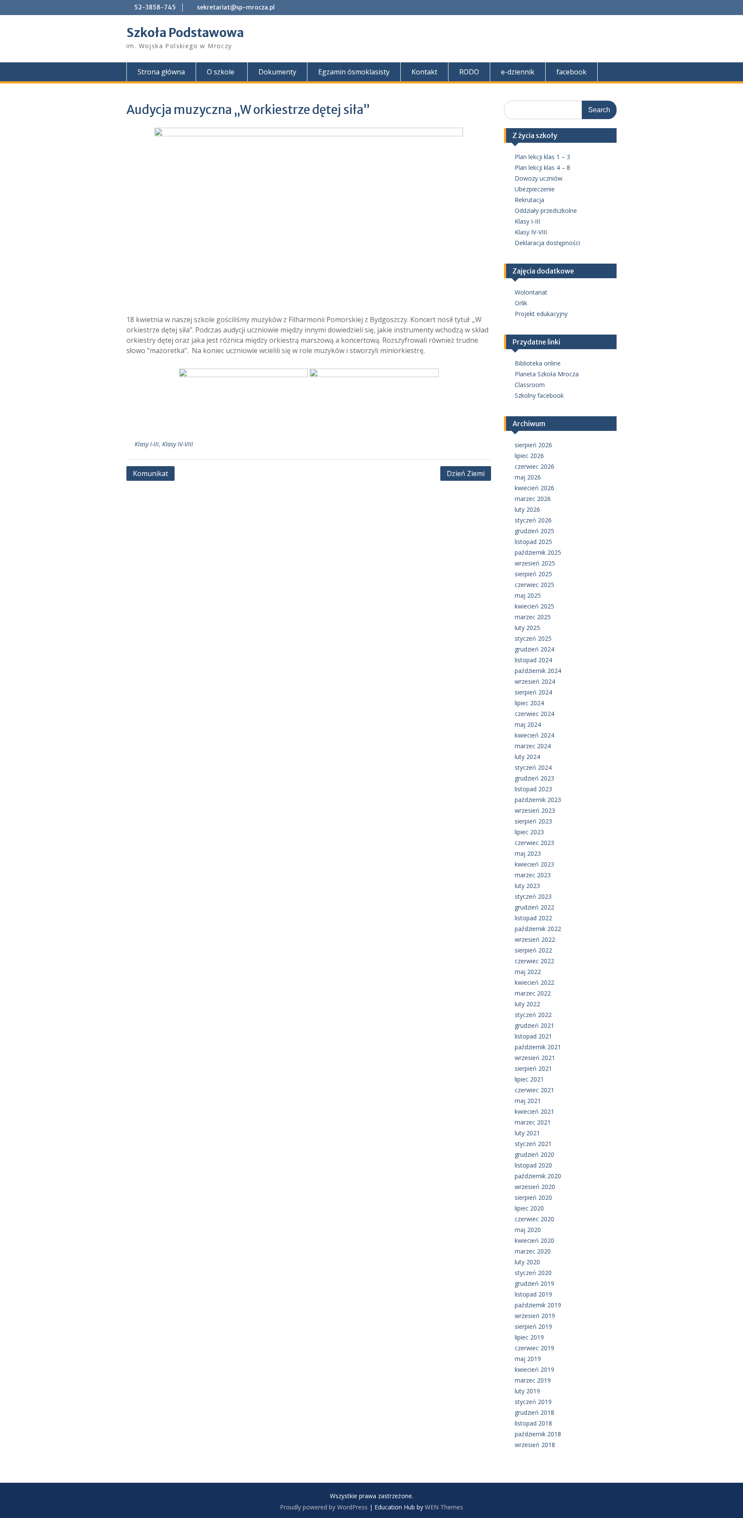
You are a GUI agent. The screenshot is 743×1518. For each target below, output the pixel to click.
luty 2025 (527, 628)
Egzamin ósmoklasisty (354, 72)
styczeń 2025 (533, 638)
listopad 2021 (533, 1036)
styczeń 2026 (533, 520)
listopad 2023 (533, 789)
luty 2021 (527, 1133)
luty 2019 (527, 1391)
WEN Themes (444, 1507)
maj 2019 (528, 1359)
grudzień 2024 (534, 649)
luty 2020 (527, 1262)
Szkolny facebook (539, 395)
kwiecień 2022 (534, 982)
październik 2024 (538, 671)
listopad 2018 (533, 1423)
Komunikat (150, 473)
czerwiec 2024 (534, 714)
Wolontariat (531, 292)
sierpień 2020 (533, 1197)
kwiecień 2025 (534, 606)
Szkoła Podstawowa (185, 32)
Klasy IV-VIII (177, 444)
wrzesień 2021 (535, 1058)
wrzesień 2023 (535, 810)
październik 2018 (538, 1434)
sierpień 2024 (533, 692)
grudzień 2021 (534, 1025)
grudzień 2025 (534, 531)
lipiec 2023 (529, 832)
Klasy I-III (147, 444)
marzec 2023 (533, 875)
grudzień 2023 (534, 778)
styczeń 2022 (533, 1015)
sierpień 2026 (533, 445)
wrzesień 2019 (535, 1316)
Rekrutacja (529, 200)
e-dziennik (517, 72)
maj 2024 (528, 724)
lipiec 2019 (529, 1337)
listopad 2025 (533, 542)
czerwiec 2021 (534, 1090)
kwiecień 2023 (534, 864)
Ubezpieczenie (535, 189)
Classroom (530, 385)
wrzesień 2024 (535, 681)
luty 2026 (527, 509)
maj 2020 (528, 1230)
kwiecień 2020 (534, 1240)
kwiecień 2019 (534, 1369)
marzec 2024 (533, 746)
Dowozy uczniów (538, 178)
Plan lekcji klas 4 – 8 (542, 167)
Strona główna (161, 72)
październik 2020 (538, 1176)
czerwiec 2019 (534, 1348)
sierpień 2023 (533, 821)
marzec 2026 (533, 499)
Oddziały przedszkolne (546, 210)
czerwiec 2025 (534, 585)
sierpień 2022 (533, 950)
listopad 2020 (533, 1165)
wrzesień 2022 (535, 939)
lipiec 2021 (529, 1079)
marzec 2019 (533, 1380)
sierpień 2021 (533, 1068)
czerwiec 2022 (534, 961)
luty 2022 (527, 1004)
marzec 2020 (533, 1251)
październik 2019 (538, 1305)
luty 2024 (527, 757)
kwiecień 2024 (534, 735)
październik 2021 (538, 1047)
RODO (469, 72)
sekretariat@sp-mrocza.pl (236, 7)
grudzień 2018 (534, 1412)
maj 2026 (528, 477)
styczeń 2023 (533, 896)
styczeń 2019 (533, 1402)
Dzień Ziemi (466, 473)
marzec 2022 (533, 993)
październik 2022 (538, 929)
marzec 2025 (533, 617)
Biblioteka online (538, 363)
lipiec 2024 (529, 703)
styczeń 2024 (533, 767)
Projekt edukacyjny (541, 314)
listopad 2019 (533, 1294)
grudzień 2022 (534, 907)
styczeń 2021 (533, 1144)
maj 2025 (528, 595)
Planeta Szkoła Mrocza (547, 374)
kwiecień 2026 (534, 488)
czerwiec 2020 (534, 1219)
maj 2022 (528, 972)
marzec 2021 (533, 1122)
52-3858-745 (155, 7)
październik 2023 (538, 800)
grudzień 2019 (534, 1283)
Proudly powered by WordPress (324, 1507)
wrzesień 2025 (535, 563)
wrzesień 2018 (535, 1445)
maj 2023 (528, 853)
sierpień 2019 (533, 1326)
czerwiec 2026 (534, 466)
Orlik (521, 303)
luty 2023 (527, 886)
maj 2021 (528, 1101)
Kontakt (424, 72)
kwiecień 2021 (534, 1111)
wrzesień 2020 (535, 1187)
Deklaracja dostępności (547, 243)
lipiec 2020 (529, 1208)
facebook (571, 72)
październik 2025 (538, 552)
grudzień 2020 (534, 1154)
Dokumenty (277, 72)
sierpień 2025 (533, 574)
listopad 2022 (533, 918)
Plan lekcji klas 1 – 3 (542, 157)
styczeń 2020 (533, 1273)
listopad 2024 (533, 660)
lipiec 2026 (529, 456)
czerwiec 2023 (534, 843)
